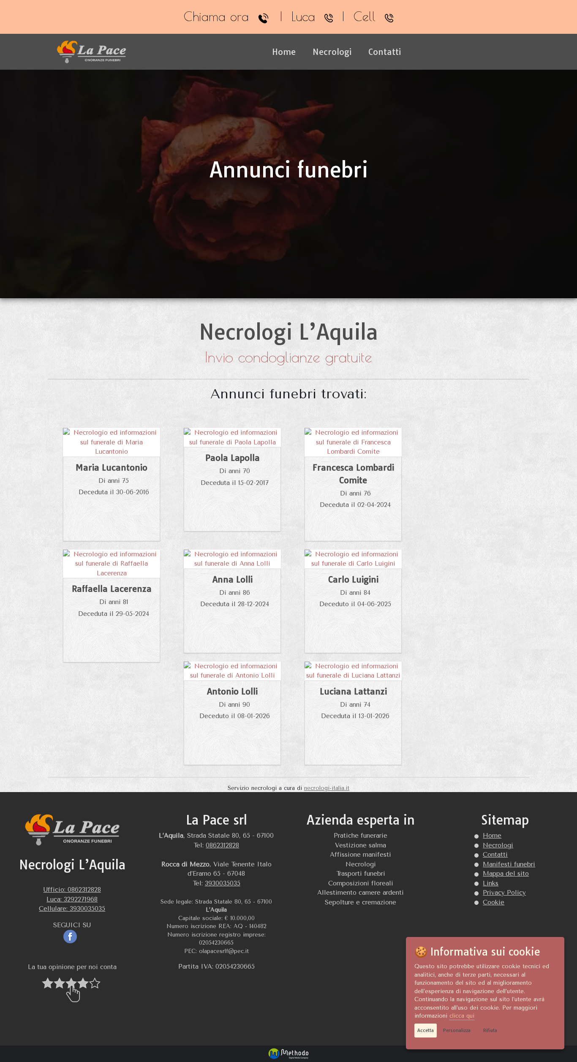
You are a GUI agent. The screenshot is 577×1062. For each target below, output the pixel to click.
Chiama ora (221, 17)
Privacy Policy (504, 892)
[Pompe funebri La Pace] (92, 52)
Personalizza (457, 1030)
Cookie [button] (493, 902)
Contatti (384, 51)
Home (284, 51)
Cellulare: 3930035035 (72, 908)
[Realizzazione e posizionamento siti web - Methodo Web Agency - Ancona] (288, 1053)
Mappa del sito (506, 873)
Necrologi (332, 51)
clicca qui (461, 1016)
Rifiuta (490, 1030)
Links (490, 883)
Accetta (425, 1030)
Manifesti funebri (509, 864)
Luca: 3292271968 (72, 899)
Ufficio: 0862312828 (72, 889)
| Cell (359, 17)
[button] (72, 989)
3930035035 (222, 883)
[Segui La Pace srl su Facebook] (72, 936)
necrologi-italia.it (326, 788)
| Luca (297, 17)
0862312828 (222, 845)
